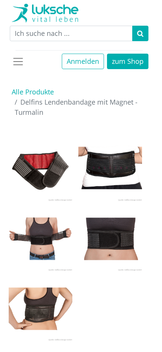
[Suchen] (140, 33)
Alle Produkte (33, 91)
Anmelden (83, 61)
